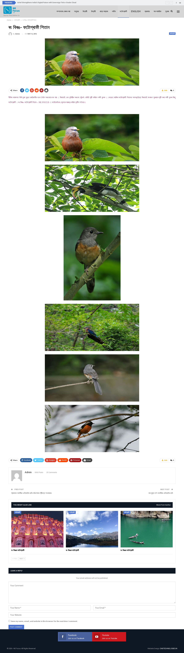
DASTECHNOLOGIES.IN (168, 648)
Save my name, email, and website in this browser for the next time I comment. (44, 621)
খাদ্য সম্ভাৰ (104, 11)
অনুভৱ (76, 11)
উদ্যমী (85, 11)
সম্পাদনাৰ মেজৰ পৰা (63, 11)
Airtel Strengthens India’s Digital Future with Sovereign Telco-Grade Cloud (46, 2)
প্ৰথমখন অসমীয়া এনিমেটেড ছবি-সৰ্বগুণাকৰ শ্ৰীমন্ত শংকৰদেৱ (31, 493)
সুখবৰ (167, 11)
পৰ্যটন (114, 11)
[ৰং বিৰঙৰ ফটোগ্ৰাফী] (37, 529)
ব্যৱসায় (147, 11)
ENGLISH (136, 11)
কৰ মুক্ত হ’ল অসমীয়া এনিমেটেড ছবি (161, 493)
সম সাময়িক (157, 11)
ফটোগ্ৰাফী (123, 11)
